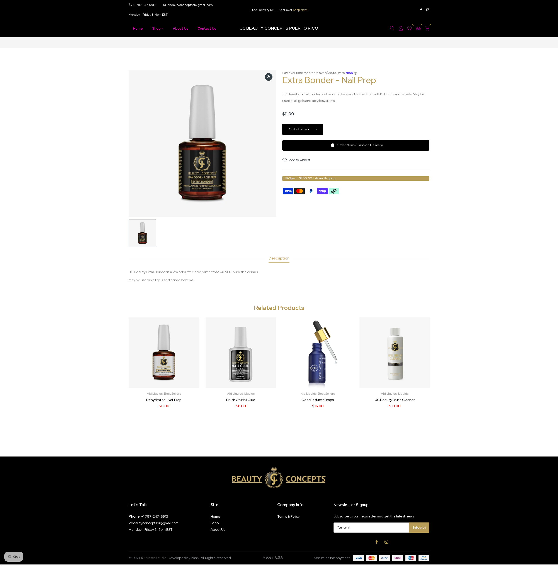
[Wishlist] (409, 28)
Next (422, 376)
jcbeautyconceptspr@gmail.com (154, 523)
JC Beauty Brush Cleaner (395, 400)
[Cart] (427, 28)
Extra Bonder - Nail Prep (329, 80)
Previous (136, 376)
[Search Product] (392, 28)
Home (138, 28)
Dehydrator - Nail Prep (164, 400)
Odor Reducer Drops (317, 400)
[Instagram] (427, 9)
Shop (156, 28)
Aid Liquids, (155, 394)
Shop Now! (300, 10)
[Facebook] (421, 9)
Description (279, 258)
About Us (180, 28)
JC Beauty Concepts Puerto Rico (279, 28)
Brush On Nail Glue (240, 400)
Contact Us (206, 28)
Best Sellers (172, 394)
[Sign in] (401, 28)
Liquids (249, 394)
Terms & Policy (288, 516)
